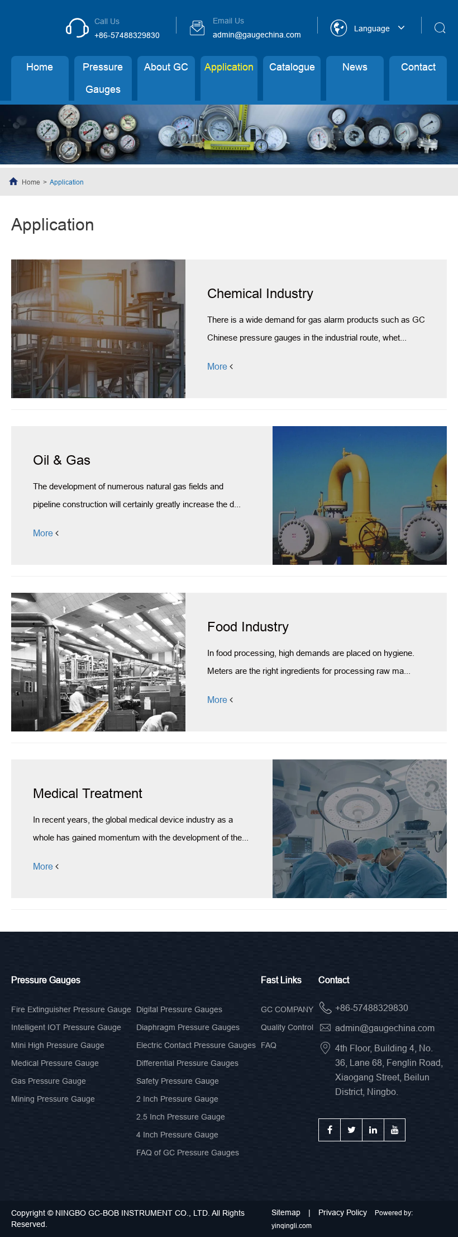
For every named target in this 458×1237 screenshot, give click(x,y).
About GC (166, 67)
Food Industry (248, 626)
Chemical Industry (260, 293)
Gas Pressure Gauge (48, 1081)
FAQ (268, 1045)
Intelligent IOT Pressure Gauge (66, 1027)
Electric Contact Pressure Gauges (196, 1045)
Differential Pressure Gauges (187, 1063)
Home (39, 67)
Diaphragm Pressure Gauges (188, 1027)
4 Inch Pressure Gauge (177, 1134)
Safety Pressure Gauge (177, 1081)
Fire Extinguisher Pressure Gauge (71, 1009)
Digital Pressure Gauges (179, 1009)
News (355, 67)
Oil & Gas (61, 460)
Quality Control (287, 1027)
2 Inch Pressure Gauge (177, 1098)
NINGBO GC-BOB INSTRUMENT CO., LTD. (132, 1212)
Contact (418, 67)
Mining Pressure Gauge (53, 1098)
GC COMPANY (287, 1009)
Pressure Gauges (103, 78)
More (218, 366)
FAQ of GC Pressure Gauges (187, 1152)
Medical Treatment (87, 793)
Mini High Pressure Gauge (57, 1045)
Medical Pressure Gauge (55, 1063)
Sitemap (287, 1212)
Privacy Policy (342, 1212)
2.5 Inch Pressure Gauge (180, 1116)
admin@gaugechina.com (257, 34)
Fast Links (281, 980)
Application (229, 67)
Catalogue (292, 67)
